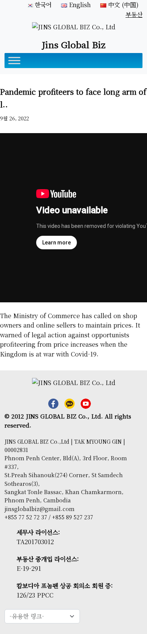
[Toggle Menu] (14, 60)
